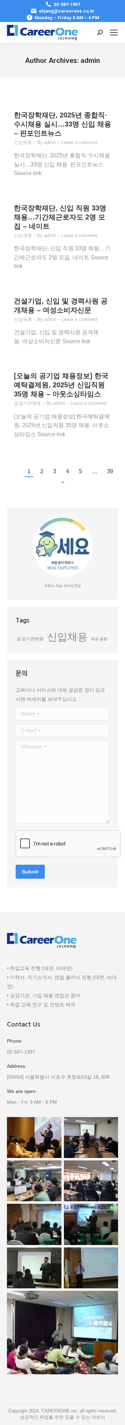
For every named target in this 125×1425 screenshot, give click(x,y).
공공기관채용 (27, 403)
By (46, 142)
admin (90, 60)
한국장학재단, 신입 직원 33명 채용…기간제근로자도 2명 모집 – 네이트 (60, 217)
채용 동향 (99, 639)
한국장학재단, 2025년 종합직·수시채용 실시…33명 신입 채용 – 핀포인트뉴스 (62, 124)
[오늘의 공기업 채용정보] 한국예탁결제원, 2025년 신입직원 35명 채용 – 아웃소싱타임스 (61, 385)
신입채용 (23, 142)
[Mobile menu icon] (114, 32)
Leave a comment (79, 142)
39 (110, 471)
